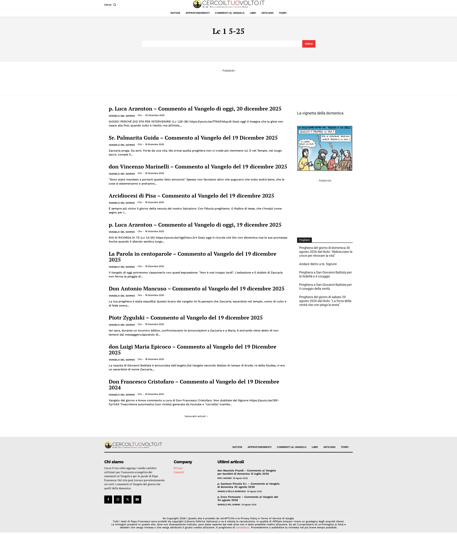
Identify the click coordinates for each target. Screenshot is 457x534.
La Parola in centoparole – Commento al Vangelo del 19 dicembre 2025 (192, 256)
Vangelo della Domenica (231, 491)
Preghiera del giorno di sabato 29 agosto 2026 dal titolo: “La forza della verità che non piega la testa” (325, 301)
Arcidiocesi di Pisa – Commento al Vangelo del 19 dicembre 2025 (191, 195)
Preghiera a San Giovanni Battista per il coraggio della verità (325, 286)
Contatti (179, 472)
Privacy (178, 468)
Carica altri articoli (195, 416)
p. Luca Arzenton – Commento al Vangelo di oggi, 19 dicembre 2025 (195, 224)
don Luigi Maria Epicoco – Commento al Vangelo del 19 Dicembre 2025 (192, 349)
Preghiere (304, 240)
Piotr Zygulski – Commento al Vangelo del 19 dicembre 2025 (186, 317)
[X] (127, 499)
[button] (110, 4)
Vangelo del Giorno (122, 115)
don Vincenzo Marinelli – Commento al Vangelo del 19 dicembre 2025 (198, 166)
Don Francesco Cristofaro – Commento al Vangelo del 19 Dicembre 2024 (194, 384)
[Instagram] (118, 499)
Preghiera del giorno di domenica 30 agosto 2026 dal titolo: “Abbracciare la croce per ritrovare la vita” (325, 251)
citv (140, 115)
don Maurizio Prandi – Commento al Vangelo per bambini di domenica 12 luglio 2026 (246, 472)
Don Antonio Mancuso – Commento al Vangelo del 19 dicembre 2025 (197, 288)
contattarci (242, 527)
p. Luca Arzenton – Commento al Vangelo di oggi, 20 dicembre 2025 (195, 108)
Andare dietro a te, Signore (318, 264)
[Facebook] (108, 499)
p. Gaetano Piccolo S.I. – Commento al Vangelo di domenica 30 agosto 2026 (248, 485)
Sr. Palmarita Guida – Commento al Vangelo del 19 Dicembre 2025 (193, 137)
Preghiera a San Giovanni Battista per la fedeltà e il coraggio (325, 274)
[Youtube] (137, 499)
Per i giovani (224, 478)
